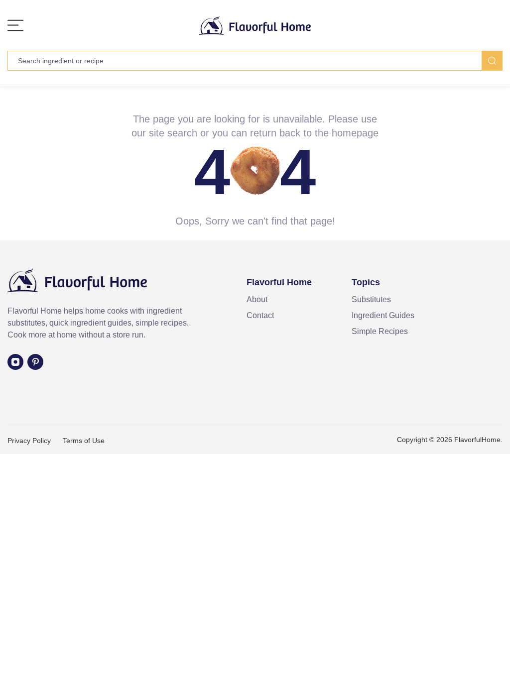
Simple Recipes (380, 331)
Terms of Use (84, 441)
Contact (260, 315)
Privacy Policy (29, 441)
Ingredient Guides (383, 315)
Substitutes (371, 299)
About (257, 299)
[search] (492, 61)
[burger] (15, 25)
